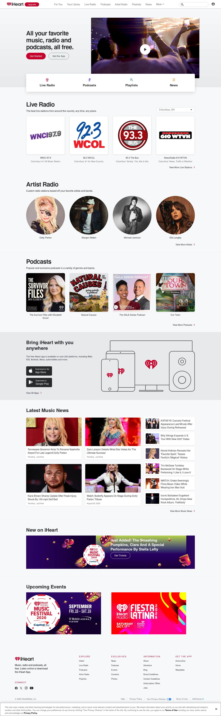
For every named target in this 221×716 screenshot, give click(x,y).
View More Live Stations (180, 167)
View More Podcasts (182, 325)
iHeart (81, 660)
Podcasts (105, 4)
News (149, 4)
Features (115, 665)
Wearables (180, 669)
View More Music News (181, 511)
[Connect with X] (21, 688)
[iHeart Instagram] (26, 688)
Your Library (73, 4)
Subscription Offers (151, 683)
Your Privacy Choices (156, 699)
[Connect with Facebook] (16, 688)
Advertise (147, 665)
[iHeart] (15, 4)
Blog (145, 669)
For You (58, 4)
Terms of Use (182, 698)
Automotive (180, 660)
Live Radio (90, 4)
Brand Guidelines (150, 674)
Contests (115, 674)
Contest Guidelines (151, 678)
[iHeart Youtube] (31, 688)
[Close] (216, 709)
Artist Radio (121, 4)
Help (123, 698)
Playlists (136, 4)
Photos (114, 678)
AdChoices (197, 698)
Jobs (145, 687)
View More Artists (184, 244)
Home (178, 665)
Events (114, 669)
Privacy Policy (135, 698)
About (146, 660)
